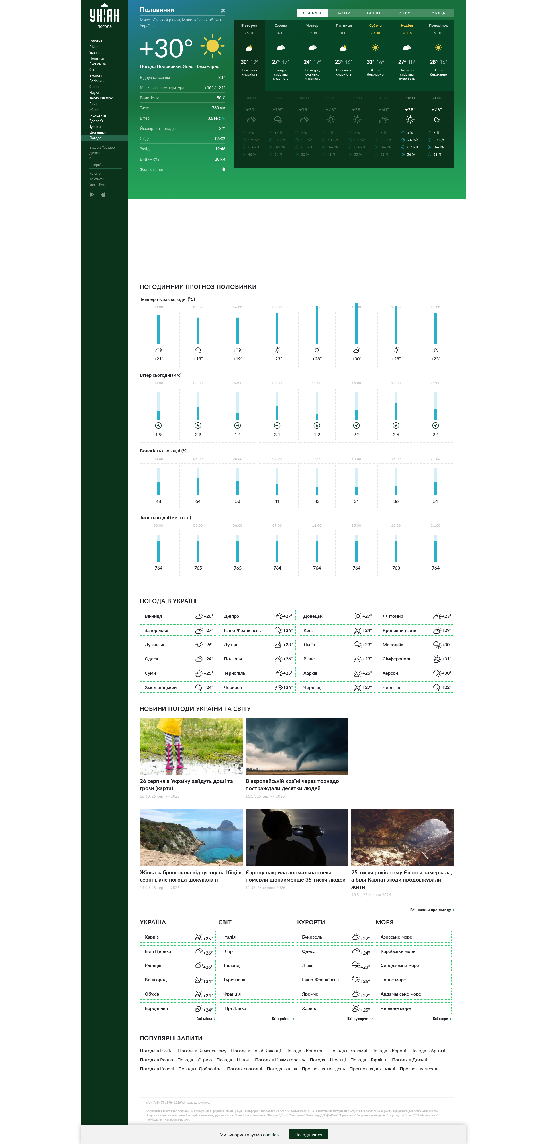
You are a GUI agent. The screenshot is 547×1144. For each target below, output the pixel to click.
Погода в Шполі (233, 1059)
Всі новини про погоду (430, 910)
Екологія (96, 75)
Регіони (96, 81)
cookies (271, 1134)
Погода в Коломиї (348, 1050)
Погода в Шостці (328, 1059)
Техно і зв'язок (101, 98)
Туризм (95, 126)
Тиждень (375, 13)
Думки (94, 153)
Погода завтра (282, 1068)
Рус (102, 184)
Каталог (95, 173)
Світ (92, 69)
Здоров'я (96, 121)
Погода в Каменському (202, 1050)
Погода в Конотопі (305, 1050)
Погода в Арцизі (428, 1050)
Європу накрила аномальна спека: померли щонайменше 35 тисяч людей (296, 876)
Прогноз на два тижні (372, 1068)
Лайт (93, 103)
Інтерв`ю (96, 164)
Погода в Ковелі (157, 1068)
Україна (95, 52)
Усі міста (204, 1019)
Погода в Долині (409, 1059)
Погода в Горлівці (368, 1059)
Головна (95, 41)
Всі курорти (358, 1019)
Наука (94, 92)
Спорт (94, 86)
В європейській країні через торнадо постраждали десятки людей (292, 784)
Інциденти (97, 115)
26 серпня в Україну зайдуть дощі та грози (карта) (186, 784)
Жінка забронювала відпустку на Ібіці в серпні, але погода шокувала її (191, 876)
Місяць (438, 13)
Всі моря (440, 1019)
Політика (96, 58)
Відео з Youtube (102, 147)
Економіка (97, 64)
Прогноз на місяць (419, 1068)
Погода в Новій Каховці (256, 1050)
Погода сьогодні (244, 1068)
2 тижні (407, 13)
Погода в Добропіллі (200, 1068)
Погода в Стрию (194, 1059)
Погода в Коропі (389, 1050)
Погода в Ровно (156, 1059)
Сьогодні (312, 13)
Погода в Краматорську (280, 1059)
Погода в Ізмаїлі (157, 1050)
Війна (93, 46)
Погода (95, 138)
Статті (93, 158)
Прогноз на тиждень (323, 1068)
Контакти (96, 179)
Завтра (343, 13)
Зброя (94, 109)
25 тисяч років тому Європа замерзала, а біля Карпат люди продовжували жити (401, 879)
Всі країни (281, 1019)
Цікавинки (97, 132)
